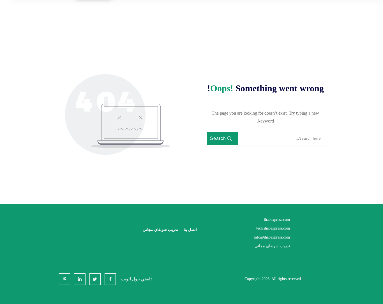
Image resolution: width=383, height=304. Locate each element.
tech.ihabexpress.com (273, 228)
